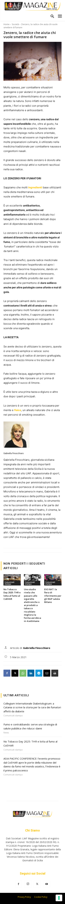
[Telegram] (38, 673)
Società (15, 24)
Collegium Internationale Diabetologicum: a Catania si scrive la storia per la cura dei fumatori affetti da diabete (32, 707)
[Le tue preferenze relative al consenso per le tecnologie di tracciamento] (59, 898)
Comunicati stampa (9, 583)
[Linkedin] (30, 673)
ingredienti (35, 187)
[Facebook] (6, 673)
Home (6, 24)
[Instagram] (27, 883)
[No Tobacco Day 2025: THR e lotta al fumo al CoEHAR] (12, 579)
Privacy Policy (24, 896)
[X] (14, 673)
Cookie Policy (40, 896)
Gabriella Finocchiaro (13, 453)
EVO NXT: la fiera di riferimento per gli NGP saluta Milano (52, 596)
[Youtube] (46, 884)
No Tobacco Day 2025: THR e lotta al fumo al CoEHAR (12, 594)
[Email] (46, 673)
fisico (17, 410)
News (6, 733)
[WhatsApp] (22, 673)
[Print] (54, 673)
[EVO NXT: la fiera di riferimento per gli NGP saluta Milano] (53, 579)
